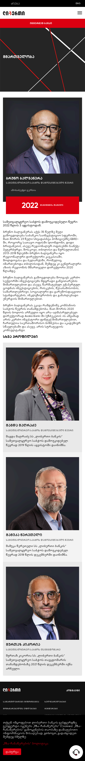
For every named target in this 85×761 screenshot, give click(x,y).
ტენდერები (51, 708)
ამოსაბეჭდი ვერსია (23, 190)
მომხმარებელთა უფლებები (20, 708)
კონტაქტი (73, 690)
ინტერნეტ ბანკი (41, 23)
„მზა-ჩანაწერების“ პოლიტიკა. (26, 743)
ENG (78, 3)
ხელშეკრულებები (55, 702)
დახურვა (12, 751)
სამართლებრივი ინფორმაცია (21, 702)
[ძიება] (5, 3)
